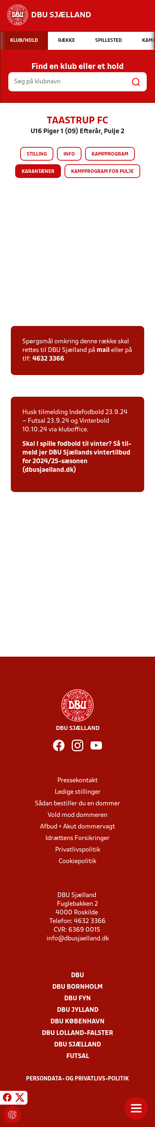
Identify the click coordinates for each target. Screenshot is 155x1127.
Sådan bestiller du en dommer (77, 804)
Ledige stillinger (78, 792)
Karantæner (38, 171)
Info (69, 154)
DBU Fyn (77, 999)
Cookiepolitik (77, 861)
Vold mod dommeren (77, 815)
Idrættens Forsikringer (77, 838)
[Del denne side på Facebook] (7, 1099)
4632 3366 (48, 359)
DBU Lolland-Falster (77, 1033)
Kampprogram (110, 154)
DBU (77, 975)
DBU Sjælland (77, 1045)
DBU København (77, 1022)
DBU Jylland (77, 1010)
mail (103, 350)
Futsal (77, 1056)
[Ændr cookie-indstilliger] (12, 1114)
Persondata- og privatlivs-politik (77, 1079)
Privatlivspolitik (77, 850)
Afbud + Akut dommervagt (77, 827)
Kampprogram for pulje (102, 171)
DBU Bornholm (77, 987)
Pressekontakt (77, 781)
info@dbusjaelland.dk (77, 939)
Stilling (37, 154)
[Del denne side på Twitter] (20, 1099)
